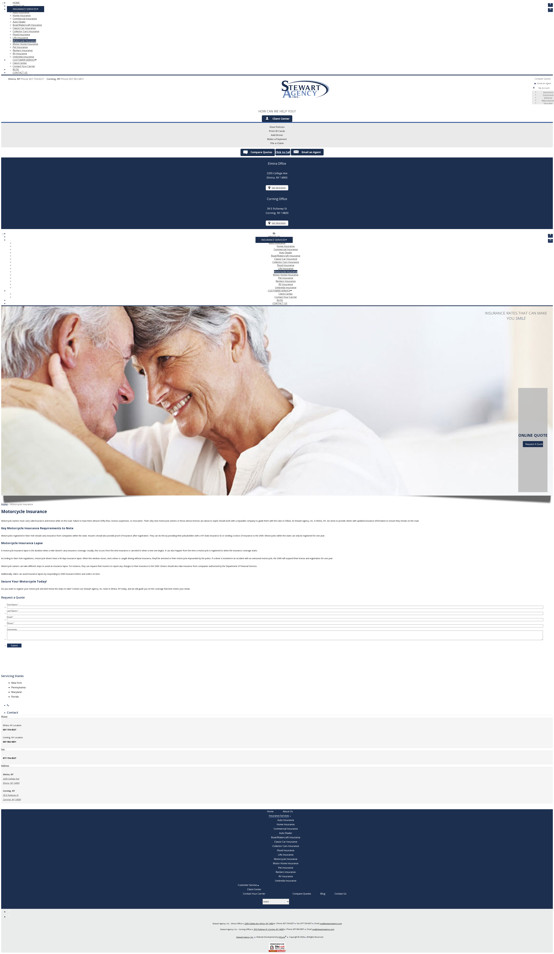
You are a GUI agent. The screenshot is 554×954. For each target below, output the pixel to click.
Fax (3, 749)
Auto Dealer (19, 21)
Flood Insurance (21, 34)
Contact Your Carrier (24, 66)
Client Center (20, 63)
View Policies (277, 127)
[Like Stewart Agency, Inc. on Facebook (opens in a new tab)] (9, 916)
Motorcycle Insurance (24, 40)
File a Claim (548, 103)
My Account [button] (544, 88)
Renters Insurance (23, 50)
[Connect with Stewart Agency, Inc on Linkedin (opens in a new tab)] (550, 241)
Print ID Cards (277, 131)
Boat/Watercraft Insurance (27, 25)
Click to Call (282, 152)
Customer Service (24, 59)
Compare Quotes (543, 78)
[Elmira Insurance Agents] (274, 233)
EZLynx (282, 937)
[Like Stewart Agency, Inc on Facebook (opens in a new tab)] (550, 236)
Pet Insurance (20, 47)
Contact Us (20, 72)
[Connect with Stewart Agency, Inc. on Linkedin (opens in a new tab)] (9, 911)
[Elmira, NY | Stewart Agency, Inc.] (305, 104)
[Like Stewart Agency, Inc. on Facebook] (550, 5)
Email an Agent (544, 83)
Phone (4, 716)
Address (5, 765)
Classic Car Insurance (24, 28)
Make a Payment (277, 139)
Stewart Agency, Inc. (244, 937)
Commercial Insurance (25, 18)
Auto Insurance (21, 12)
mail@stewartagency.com (331, 923)
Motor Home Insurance (25, 44)
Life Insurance (20, 37)
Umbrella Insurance (23, 56)
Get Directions (279, 187)
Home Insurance (22, 15)
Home (4, 504)
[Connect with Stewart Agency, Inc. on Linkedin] (550, 10)
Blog (16, 69)
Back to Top (545, 945)
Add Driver (548, 98)
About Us (18, 6)
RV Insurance (20, 53)
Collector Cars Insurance (26, 31)
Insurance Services (25, 9)
